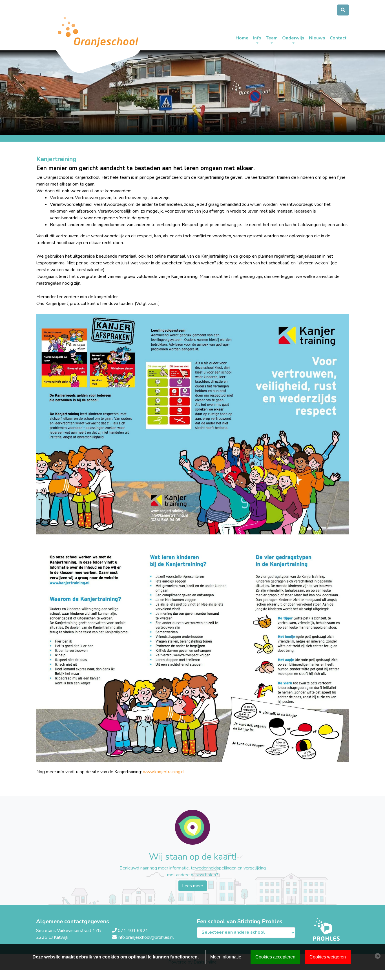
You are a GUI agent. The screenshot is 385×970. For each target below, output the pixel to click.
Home (242, 38)
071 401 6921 (133, 930)
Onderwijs (293, 38)
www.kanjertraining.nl (164, 772)
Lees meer (192, 886)
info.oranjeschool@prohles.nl (146, 937)
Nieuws (317, 38)
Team (272, 38)
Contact (338, 38)
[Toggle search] (343, 10)
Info (257, 38)
